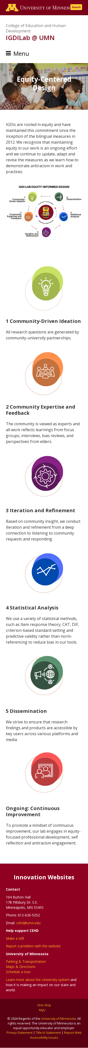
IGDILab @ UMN (30, 37)
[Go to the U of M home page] (41, 7)
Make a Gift (15, 938)
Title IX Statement (48, 1032)
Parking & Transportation (26, 961)
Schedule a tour (18, 971)
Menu (21, 53)
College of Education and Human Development (36, 28)
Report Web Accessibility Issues (56, 1034)
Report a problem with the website (33, 946)
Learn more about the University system (38, 979)
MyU (42, 1010)
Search (76, 7)
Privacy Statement (20, 1032)
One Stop (44, 1005)
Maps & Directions (20, 966)
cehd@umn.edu (28, 923)
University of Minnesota (58, 1018)
